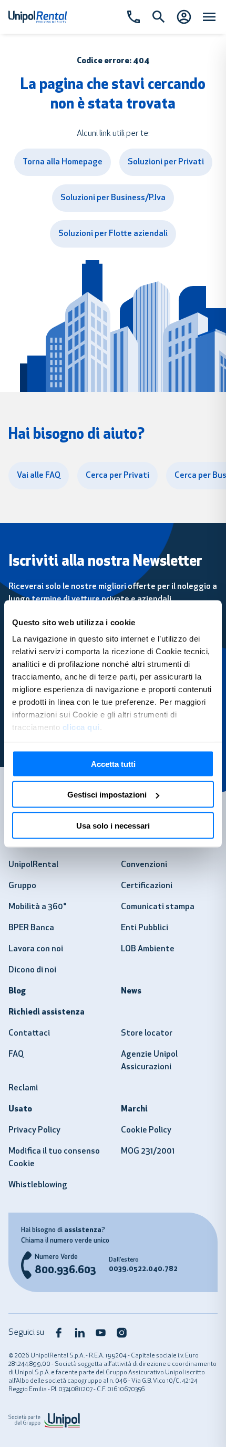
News (131, 991)
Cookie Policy (146, 1130)
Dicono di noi (32, 970)
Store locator (146, 1033)
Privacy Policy (34, 1130)
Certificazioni (146, 886)
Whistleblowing (37, 1185)
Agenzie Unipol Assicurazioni (149, 1060)
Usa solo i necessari (113, 825)
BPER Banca (31, 928)
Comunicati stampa (157, 907)
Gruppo (22, 886)
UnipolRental (33, 865)
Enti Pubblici (144, 928)
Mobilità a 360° (37, 907)
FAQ (16, 1054)
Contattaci (29, 1033)
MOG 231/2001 (147, 1151)
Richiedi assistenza (46, 1012)
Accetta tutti (113, 763)
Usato (20, 1109)
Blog (17, 991)
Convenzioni (144, 865)
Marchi (134, 1109)
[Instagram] (122, 1332)
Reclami (23, 1088)
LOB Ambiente (147, 949)
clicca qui (81, 727)
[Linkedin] (80, 1332)
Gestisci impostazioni (107, 794)
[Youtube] (101, 1332)
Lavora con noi (35, 949)
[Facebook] (59, 1332)
